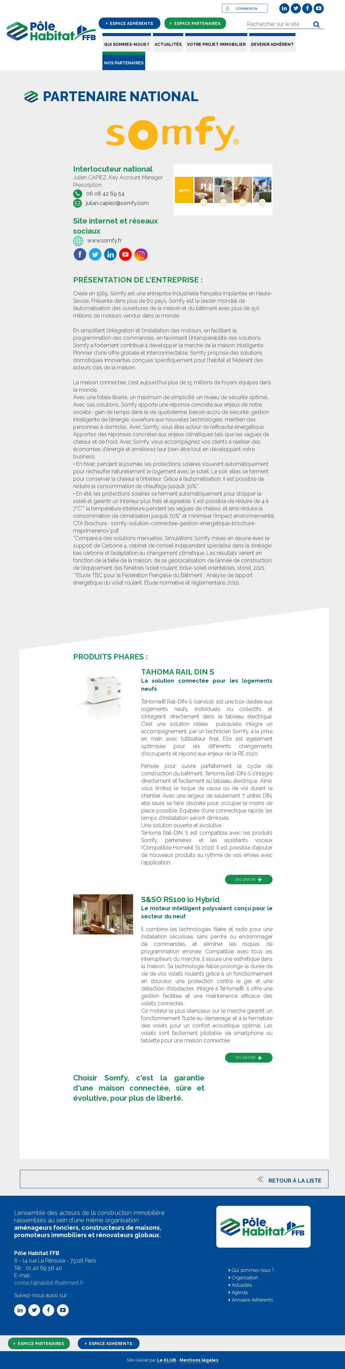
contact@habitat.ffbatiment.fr (49, 1283)
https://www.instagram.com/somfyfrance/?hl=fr (141, 255)
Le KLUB (166, 1360)
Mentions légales (199, 1360)
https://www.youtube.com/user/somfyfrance (125, 254)
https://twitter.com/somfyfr (95, 254)
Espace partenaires (196, 23)
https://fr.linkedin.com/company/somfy (110, 254)
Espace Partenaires (40, 1343)
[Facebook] (307, 8)
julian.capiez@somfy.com (117, 203)
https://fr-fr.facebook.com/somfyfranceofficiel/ (80, 254)
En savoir (249, 879)
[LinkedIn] (284, 8)
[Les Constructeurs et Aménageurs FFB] (51, 30)
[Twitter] (296, 8)
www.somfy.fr (104, 240)
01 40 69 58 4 (42, 1268)
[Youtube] (319, 8)
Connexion (246, 8)
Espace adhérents (131, 23)
